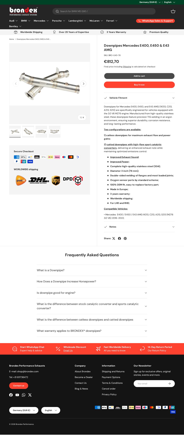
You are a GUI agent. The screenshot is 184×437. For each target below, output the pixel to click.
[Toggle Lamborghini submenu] (85, 20)
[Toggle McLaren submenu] (101, 20)
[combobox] (104, 11)
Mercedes (39, 20)
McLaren (94, 20)
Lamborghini (76, 20)
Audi (11, 20)
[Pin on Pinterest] (125, 238)
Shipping (127, 66)
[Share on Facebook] (119, 238)
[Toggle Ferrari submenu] (116, 20)
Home (11, 39)
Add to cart (139, 76)
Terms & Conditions (112, 382)
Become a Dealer (84, 377)
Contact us (18, 385)
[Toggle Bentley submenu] (20, 26)
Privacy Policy (109, 394)
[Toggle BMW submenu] (29, 20)
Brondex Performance (25, 424)
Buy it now (139, 84)
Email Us (68, 350)
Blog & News (81, 388)
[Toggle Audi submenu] (16, 20)
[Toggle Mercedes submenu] (47, 20)
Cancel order (109, 388)
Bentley (13, 26)
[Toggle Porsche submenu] (64, 20)
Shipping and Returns (113, 371)
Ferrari (110, 20)
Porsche (57, 20)
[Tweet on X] (114, 238)
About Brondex (83, 371)
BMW (24, 20)
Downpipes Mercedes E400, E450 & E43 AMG (34, 39)
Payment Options (111, 377)
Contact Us (81, 382)
